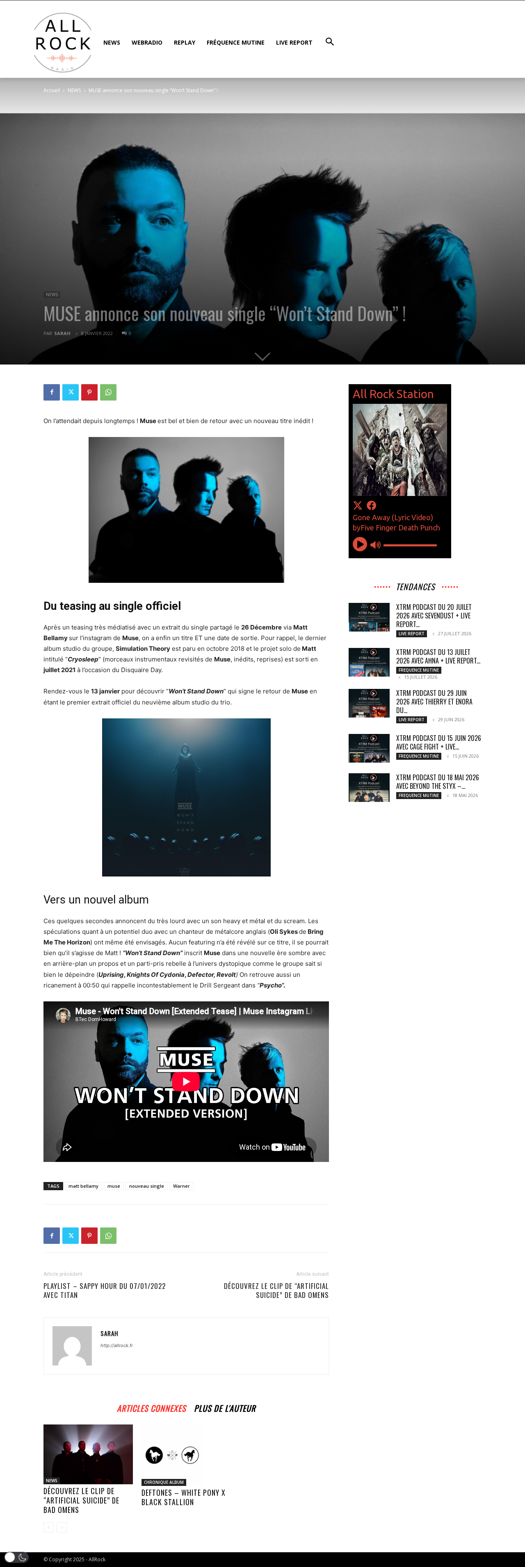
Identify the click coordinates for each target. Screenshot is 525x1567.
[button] (16, 1557)
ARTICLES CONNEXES (151, 1407)
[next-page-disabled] (62, 1527)
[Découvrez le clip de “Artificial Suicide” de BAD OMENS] (88, 1454)
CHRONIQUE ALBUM (164, 1482)
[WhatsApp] (108, 392)
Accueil (51, 90)
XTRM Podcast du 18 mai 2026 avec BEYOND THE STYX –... (437, 781)
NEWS (74, 90)
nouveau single (146, 1186)
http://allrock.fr (116, 1345)
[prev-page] (48, 1527)
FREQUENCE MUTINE (419, 670)
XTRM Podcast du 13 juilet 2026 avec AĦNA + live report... (438, 656)
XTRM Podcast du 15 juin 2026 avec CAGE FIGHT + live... (438, 742)
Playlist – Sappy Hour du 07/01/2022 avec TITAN (104, 1291)
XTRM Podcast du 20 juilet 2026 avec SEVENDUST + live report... (434, 615)
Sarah (62, 333)
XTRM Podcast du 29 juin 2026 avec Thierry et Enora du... (434, 701)
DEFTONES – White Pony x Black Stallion (184, 1497)
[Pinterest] (89, 392)
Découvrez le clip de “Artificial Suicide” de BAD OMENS (276, 1291)
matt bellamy (83, 1186)
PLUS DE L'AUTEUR (225, 1407)
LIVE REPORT (412, 633)
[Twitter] (70, 392)
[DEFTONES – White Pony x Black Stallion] (186, 1455)
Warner (181, 1186)
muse (113, 1186)
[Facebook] (51, 392)
